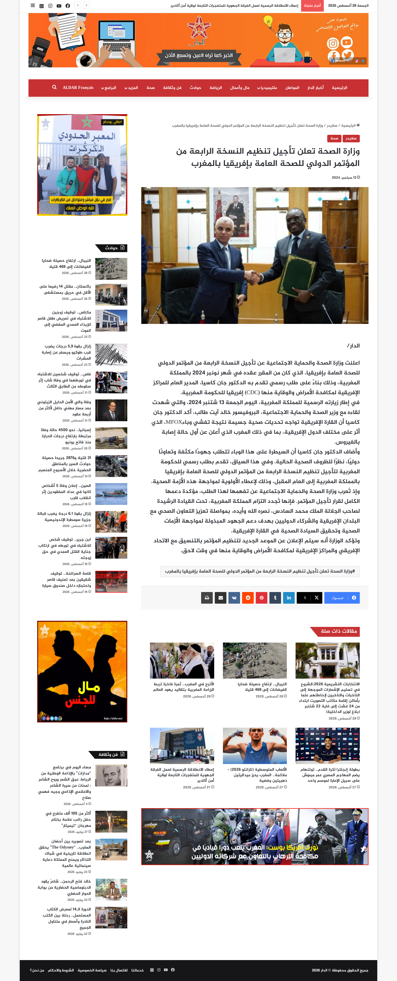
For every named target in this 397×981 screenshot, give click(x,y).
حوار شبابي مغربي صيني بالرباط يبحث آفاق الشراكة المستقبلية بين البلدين (236, 6)
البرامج (110, 88)
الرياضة (216, 88)
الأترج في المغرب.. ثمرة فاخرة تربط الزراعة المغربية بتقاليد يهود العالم (183, 687)
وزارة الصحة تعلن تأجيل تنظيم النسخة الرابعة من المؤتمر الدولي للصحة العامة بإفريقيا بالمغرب (258, 571)
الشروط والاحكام (61, 970)
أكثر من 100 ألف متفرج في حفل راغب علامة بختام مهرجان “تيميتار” (68, 819)
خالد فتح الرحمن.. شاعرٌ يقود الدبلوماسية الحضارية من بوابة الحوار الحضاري (64, 887)
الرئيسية (339, 88)
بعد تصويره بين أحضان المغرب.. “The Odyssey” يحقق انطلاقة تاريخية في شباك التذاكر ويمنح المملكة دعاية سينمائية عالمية (65, 853)
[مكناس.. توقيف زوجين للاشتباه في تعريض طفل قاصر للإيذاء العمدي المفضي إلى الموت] (111, 320)
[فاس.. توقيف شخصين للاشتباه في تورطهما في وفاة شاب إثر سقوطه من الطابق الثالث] (111, 382)
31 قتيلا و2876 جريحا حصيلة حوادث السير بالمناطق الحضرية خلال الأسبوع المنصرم (64, 464)
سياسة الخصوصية (92, 970)
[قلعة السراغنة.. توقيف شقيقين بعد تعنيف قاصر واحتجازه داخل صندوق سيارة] (111, 582)
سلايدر (332, 126)
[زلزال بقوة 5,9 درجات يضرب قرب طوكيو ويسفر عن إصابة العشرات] (111, 354)
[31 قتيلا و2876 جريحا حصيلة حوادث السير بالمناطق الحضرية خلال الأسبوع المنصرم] (111, 466)
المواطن (292, 88)
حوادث (195, 88)
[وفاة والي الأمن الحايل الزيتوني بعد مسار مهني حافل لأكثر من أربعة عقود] (111, 410)
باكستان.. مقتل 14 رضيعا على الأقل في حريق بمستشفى (65, 289)
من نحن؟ (37, 970)
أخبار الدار (315, 88)
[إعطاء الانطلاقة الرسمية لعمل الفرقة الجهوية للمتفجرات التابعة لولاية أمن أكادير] (182, 746)
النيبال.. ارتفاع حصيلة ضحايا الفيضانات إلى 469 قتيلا (262, 687)
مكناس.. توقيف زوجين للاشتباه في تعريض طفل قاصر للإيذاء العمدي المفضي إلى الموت (64, 321)
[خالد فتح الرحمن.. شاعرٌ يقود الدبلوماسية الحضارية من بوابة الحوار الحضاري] (111, 890)
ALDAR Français (78, 88)
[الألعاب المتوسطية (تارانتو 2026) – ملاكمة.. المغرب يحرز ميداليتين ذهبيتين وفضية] (255, 746)
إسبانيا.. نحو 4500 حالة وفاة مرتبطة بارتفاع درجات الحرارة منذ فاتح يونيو (66, 436)
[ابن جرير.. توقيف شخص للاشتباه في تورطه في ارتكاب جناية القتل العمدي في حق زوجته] (111, 548)
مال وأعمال (239, 88)
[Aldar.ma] (198, 40)
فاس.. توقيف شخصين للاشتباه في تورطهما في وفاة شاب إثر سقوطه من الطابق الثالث (64, 380)
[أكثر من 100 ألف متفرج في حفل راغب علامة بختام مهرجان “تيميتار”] (111, 822)
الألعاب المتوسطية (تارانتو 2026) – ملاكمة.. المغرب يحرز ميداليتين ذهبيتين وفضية (257, 775)
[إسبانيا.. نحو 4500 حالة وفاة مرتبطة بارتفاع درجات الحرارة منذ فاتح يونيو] (111, 438)
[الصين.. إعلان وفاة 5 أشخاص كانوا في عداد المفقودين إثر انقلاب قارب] (111, 494)
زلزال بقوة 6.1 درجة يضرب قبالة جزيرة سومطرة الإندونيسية (64, 516)
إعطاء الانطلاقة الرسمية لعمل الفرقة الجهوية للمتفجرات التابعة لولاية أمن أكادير (182, 775)
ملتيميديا (269, 88)
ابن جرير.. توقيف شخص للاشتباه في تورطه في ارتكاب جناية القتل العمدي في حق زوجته (64, 548)
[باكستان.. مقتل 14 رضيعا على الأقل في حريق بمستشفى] (111, 295)
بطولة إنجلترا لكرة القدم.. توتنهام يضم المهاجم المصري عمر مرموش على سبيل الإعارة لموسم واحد (330, 775)
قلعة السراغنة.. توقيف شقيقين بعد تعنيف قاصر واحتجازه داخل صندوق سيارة (66, 579)
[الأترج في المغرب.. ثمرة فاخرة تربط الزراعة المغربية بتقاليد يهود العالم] (182, 661)
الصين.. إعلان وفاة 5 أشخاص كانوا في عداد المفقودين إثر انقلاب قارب (66, 492)
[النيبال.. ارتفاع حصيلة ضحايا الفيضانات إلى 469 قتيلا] (255, 661)
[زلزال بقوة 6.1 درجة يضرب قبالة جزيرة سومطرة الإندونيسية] (111, 522)
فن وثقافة (172, 88)
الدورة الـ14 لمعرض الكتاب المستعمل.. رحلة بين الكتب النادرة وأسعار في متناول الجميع (67, 918)
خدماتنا (137, 970)
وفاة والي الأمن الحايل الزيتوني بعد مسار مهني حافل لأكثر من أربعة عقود (64, 408)
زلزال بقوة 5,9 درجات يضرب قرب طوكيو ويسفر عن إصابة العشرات (66, 352)
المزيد (133, 88)
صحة (150, 88)
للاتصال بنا (119, 970)
